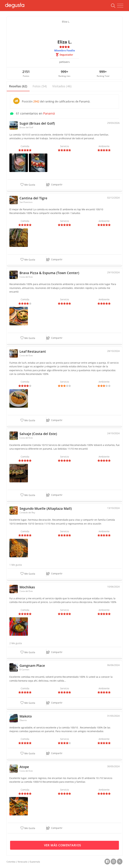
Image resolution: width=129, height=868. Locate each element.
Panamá (49, 113)
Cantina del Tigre (33, 198)
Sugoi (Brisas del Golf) (37, 123)
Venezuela (22, 861)
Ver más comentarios (63, 845)
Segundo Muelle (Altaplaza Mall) (45, 508)
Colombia (11, 861)
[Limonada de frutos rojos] (18, 162)
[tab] (18, 86)
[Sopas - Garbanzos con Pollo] (18, 315)
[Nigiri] (18, 472)
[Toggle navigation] (120, 6)
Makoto (25, 716)
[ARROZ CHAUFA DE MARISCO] (18, 626)
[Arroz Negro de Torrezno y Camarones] (18, 806)
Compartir (56, 184)
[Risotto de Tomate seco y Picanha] (18, 398)
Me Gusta (29, 184)
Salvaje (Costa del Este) (38, 433)
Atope (24, 767)
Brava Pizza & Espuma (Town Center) (49, 273)
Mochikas (27, 587)
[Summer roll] (38, 162)
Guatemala (35, 861)
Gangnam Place (32, 665)
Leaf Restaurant (32, 351)
